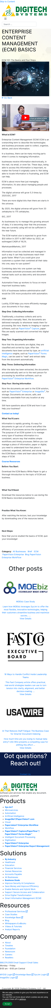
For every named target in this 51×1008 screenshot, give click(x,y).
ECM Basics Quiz (10, 545)
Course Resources (11, 461)
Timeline (9, 945)
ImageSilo (40, 391)
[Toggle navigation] (5, 19)
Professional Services (15, 911)
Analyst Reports (12, 929)
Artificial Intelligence (14, 816)
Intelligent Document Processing (20, 837)
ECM (36, 551)
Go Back (8, 97)
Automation (10, 813)
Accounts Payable (13, 874)
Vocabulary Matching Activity (15, 524)
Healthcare (10, 862)
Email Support (20, 962)
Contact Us (25, 774)
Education (9, 865)
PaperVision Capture (29, 328)
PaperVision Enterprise (21, 391)
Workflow (9, 828)
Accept (7, 1004)
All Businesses (19, 551)
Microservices (11, 810)
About (8, 942)
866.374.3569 (6, 962)
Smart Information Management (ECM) (23, 898)
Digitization (10, 840)
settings (22, 999)
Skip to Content (7, 1)
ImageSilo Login (8, 977)
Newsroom (10, 951)
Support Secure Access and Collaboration (24, 892)
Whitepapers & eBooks (15, 923)
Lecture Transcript (10, 504)
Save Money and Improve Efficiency (22, 886)
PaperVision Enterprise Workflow (18, 378)
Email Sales (32, 962)
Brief (30, 551)
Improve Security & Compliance (20, 883)
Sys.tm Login (40, 974)
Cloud (8, 822)
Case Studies (11, 914)
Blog (27, 554)
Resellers (9, 957)
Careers (8, 954)
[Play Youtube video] (25, 117)
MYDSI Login (6, 974)
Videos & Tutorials (13, 926)
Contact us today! (10, 413)
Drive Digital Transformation (18, 895)
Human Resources (13, 871)
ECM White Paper (10, 483)
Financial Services (13, 868)
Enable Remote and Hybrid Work (20, 889)
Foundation (10, 948)
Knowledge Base (13, 917)
